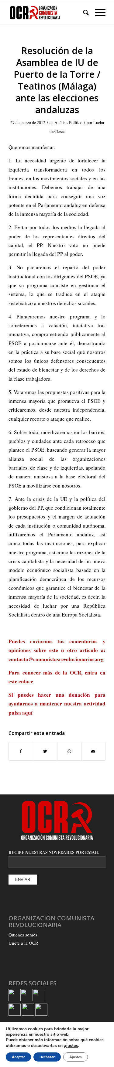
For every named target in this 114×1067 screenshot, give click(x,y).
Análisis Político (68, 122)
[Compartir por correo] (93, 751)
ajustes (71, 1045)
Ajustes (75, 1057)
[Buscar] (83, 12)
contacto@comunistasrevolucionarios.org (56, 659)
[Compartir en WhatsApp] (69, 751)
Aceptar (18, 1057)
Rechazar (47, 1057)
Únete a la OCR (23, 943)
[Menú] (97, 12)
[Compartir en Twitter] (45, 751)
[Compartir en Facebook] (21, 751)
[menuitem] (83, 12)
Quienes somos (23, 935)
